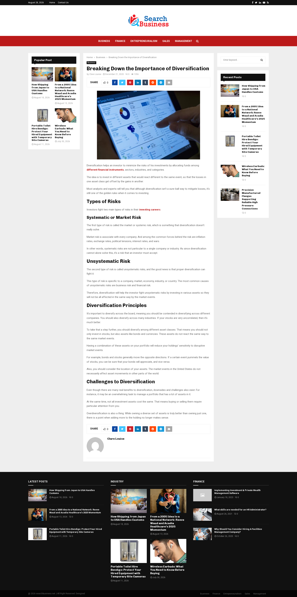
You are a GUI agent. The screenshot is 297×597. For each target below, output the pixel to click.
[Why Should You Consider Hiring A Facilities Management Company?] (202, 534)
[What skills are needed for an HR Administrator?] (202, 514)
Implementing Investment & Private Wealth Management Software (237, 491)
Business (104, 41)
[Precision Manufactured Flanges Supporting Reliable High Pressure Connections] (230, 194)
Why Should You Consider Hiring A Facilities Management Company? (238, 530)
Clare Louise (95, 74)
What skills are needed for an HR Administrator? (240, 509)
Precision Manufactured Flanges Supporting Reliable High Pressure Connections (251, 199)
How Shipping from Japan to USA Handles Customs (40, 89)
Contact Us (63, 2)
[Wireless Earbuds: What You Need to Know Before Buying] (65, 115)
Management (183, 41)
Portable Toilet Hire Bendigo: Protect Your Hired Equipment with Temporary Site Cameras (42, 133)
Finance (120, 41)
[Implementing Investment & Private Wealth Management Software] (202, 495)
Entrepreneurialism (143, 41)
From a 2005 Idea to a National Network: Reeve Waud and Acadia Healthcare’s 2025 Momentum (65, 92)
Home (52, 2)
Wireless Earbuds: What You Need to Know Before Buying (64, 131)
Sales (166, 41)
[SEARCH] (261, 60)
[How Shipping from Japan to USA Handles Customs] (42, 74)
